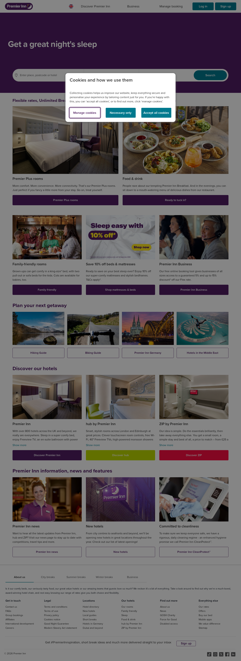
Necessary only (120, 113)
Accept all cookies (156, 113)
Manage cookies (84, 113)
